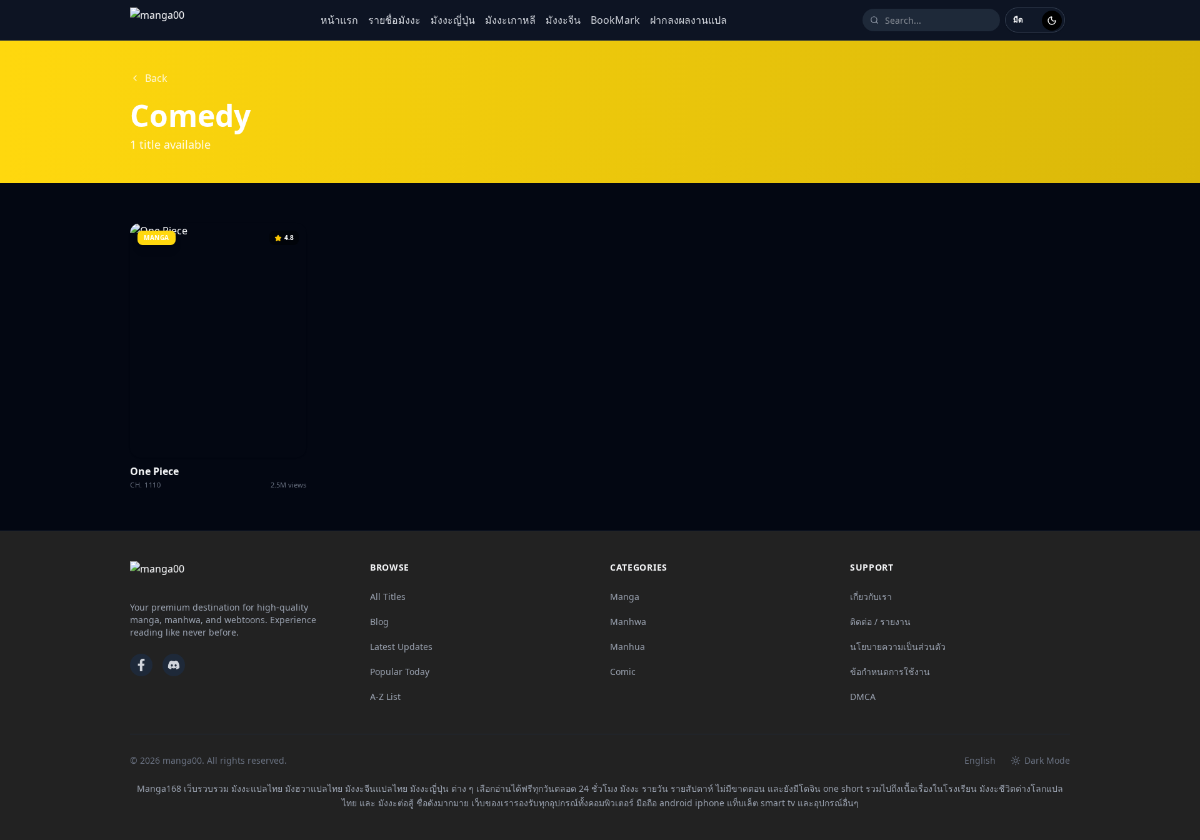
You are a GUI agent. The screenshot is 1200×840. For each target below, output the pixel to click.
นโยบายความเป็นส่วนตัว (898, 646)
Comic (623, 672)
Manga (624, 596)
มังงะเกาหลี (510, 20)
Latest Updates (401, 646)
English (980, 760)
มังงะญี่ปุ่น (453, 20)
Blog (379, 622)
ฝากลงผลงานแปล (688, 20)
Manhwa (628, 622)
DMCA (863, 696)
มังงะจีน (563, 20)
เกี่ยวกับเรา (871, 596)
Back (156, 78)
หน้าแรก (339, 20)
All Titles (388, 596)
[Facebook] (141, 665)
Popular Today (399, 672)
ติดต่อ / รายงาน (880, 622)
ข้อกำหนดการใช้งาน (890, 672)
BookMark (615, 20)
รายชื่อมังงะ (394, 20)
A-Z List (385, 696)
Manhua (627, 646)
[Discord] (173, 665)
